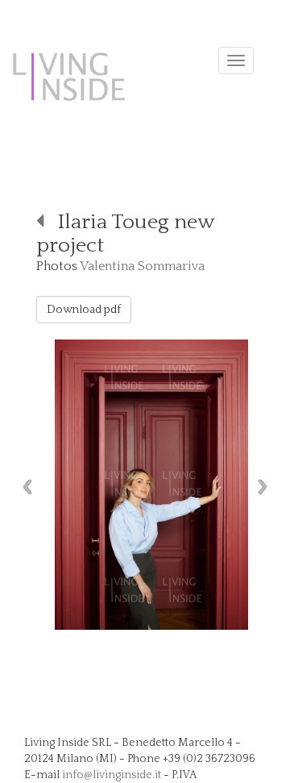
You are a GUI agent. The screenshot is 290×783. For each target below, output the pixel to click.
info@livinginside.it (111, 774)
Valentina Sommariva (142, 266)
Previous (23, 486)
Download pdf (84, 309)
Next (266, 486)
